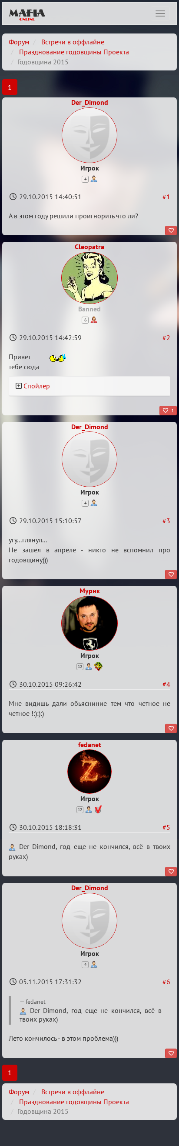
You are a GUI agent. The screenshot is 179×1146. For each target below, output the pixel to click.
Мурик (90, 590)
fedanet (89, 744)
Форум (19, 41)
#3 (166, 520)
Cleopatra (89, 246)
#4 (166, 684)
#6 (166, 981)
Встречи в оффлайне (72, 41)
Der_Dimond (89, 102)
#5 (166, 827)
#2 (166, 337)
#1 (166, 196)
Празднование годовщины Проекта (74, 51)
